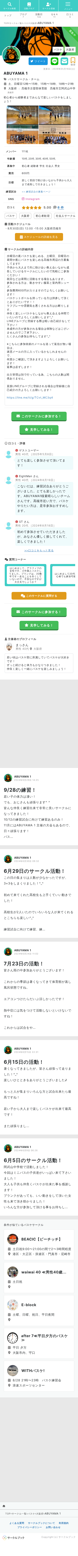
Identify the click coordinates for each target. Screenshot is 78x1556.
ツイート (40, 61)
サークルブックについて (41, 1523)
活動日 (39, 14)
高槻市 (11, 92)
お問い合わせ (53, 1527)
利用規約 (64, 1523)
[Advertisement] (39, 722)
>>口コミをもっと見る (39, 550)
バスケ (26, 23)
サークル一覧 (15, 23)
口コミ (70, 14)
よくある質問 (16, 1523)
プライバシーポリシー (29, 1527)
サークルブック (67, 1537)
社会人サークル (66, 215)
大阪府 (33, 23)
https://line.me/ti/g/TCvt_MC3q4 (30, 397)
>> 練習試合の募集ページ (36, 191)
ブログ (23, 14)
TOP (6, 23)
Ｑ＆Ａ (54, 14)
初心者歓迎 (43, 215)
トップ (8, 15)
